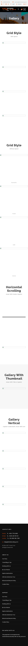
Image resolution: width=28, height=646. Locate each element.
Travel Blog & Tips (6, 562)
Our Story (4, 559)
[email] (1, 4)
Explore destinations (7, 573)
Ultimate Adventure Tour (8, 577)
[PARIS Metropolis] (14, 395)
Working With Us (6, 566)
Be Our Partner (6, 569)
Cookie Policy (5, 584)
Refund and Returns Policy (9, 580)
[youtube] (8, 4)
